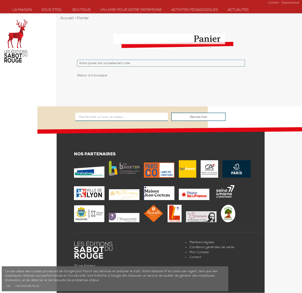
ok (8, 286)
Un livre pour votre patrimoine (131, 10)
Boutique (81, 10)
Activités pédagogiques (194, 10)
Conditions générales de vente (211, 247)
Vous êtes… (52, 10)
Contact (273, 3)
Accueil (66, 18)
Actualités (238, 10)
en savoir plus (28, 286)
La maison (22, 10)
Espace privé (290, 3)
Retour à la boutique (92, 75)
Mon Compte (199, 252)
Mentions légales (201, 242)
